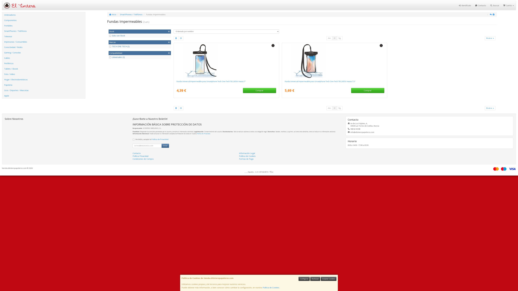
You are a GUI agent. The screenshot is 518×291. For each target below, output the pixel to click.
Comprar (259, 90)
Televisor (8, 36)
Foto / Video (9, 74)
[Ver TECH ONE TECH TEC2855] (334, 61)
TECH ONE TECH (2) (121, 46)
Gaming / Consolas (12, 52)
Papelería (8, 85)
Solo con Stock (118, 35)
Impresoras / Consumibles (15, 42)
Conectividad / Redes (13, 47)
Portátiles (8, 25)
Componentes (10, 20)
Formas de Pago (246, 159)
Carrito (508, 5)
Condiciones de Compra (143, 159)
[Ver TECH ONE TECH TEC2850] (226, 61)
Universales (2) (118, 57)
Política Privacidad (140, 156)
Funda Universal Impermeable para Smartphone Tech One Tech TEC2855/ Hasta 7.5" (320, 81)
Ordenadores (10, 15)
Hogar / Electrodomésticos (16, 79)
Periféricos (8, 63)
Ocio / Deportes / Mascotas (16, 90)
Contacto (481, 5)
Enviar (165, 146)
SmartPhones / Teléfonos (15, 31)
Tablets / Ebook (11, 68)
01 (335, 38)
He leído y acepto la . (152, 139)
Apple (6, 95)
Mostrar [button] (489, 38)
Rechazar (315, 279)
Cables (7, 58)
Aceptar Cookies (328, 279)
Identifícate (466, 5)
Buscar (496, 5)
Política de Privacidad (203, 134)
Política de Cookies (271, 287)
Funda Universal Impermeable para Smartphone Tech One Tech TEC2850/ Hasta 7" (211, 81)
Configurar (304, 279)
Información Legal (247, 153)
